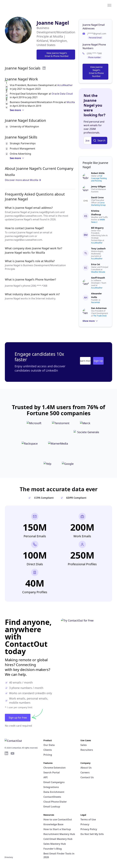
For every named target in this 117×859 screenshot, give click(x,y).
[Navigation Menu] (109, 5)
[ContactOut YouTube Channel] (12, 803)
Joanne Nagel (53, 22)
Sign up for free (18, 717)
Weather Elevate (98, 272)
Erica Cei (95, 264)
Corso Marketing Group (98, 203)
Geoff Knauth (98, 277)
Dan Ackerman (99, 308)
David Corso (97, 197)
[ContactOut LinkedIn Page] (6, 803)
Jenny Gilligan (98, 186)
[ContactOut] (19, 5)
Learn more (85, 360)
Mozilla (71, 102)
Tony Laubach (98, 248)
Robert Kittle (98, 173)
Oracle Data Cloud (62, 93)
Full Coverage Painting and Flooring (99, 178)
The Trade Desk (99, 315)
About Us (86, 767)
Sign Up (98, 360)
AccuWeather (65, 85)
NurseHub (95, 302)
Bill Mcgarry (97, 227)
